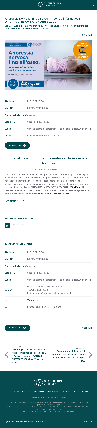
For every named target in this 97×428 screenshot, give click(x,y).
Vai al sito (33, 300)
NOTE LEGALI (28, 411)
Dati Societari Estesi (63, 411)
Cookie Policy (39, 422)
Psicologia (26, 391)
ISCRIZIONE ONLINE (14, 201)
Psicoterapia (39, 391)
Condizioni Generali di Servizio (44, 411)
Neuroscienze (52, 391)
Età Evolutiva (14, 391)
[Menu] (4, 5)
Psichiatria (66, 391)
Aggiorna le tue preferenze (14, 422)
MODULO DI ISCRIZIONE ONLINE (53, 193)
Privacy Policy (28, 422)
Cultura (76, 391)
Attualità (85, 391)
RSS (72, 411)
